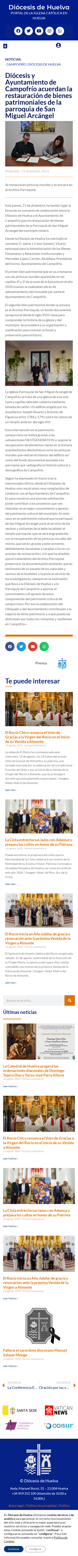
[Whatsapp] (60, 31)
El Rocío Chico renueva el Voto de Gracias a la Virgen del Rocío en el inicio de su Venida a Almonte (37, 737)
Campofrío (16, 64)
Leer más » (10, 790)
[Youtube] (39, 31)
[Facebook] (18, 31)
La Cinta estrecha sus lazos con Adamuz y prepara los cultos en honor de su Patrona (38, 842)
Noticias (13, 59)
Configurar (35, 1549)
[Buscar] (69, 1000)
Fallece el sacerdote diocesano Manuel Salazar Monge (35, 1352)
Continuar (13, 1549)
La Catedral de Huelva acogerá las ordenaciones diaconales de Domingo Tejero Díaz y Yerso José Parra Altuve (33, 1070)
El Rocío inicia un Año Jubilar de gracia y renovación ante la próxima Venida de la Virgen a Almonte (37, 938)
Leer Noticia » (10, 1086)
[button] (5, 46)
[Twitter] (29, 31)
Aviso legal (16, 1505)
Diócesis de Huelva (39, 7)
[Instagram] (49, 31)
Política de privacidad (41, 1505)
